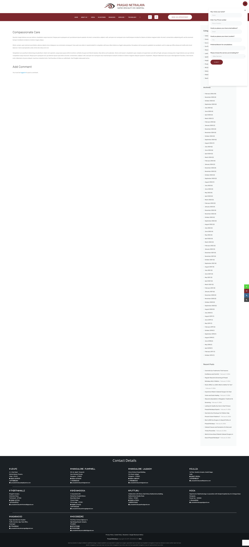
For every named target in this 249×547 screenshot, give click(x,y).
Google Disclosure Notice (136, 534)
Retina (207, 71)
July (208, 107)
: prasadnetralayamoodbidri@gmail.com (82, 530)
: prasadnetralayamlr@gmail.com (80, 482)
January (209, 125)
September (210, 104)
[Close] (245, 10)
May (208, 192)
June (208, 111)
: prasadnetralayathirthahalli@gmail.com (21, 504)
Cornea (207, 39)
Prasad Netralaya (112, 539)
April (208, 115)
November (209, 97)
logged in (23, 72)
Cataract (207, 36)
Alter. (140, 539)
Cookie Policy (118, 534)
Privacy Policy (110, 534)
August (209, 143)
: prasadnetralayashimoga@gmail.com (82, 508)
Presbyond (208, 64)
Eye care (207, 43)
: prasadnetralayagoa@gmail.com (200, 502)
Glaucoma (208, 50)
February (209, 93)
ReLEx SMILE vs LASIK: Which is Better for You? (218, 385)
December (209, 129)
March (208, 118)
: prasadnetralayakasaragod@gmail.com (21, 528)
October (209, 100)
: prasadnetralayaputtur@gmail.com (140, 504)
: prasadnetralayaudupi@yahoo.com (20, 482)
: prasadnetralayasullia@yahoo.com (201, 480)
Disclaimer (126, 534)
